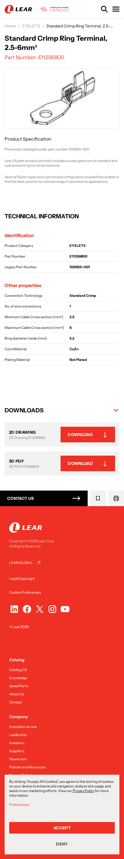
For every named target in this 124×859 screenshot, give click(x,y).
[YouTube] (65, 609)
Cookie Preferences (25, 592)
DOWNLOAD (80, 434)
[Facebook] (27, 609)
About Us (16, 694)
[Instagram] (52, 609)
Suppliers (16, 751)
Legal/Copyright (22, 578)
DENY (62, 844)
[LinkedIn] (14, 609)
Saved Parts (18, 686)
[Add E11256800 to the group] (98, 498)
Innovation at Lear (23, 726)
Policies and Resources (27, 767)
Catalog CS (18, 670)
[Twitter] (40, 609)
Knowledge (18, 678)
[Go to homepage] (38, 9)
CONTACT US (20, 498)
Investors (16, 743)
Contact (15, 702)
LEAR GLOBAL (21, 562)
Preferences (19, 804)
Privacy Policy (83, 791)
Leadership (18, 735)
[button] (62, 410)
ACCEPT (62, 827)
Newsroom (18, 759)
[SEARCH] (104, 9)
